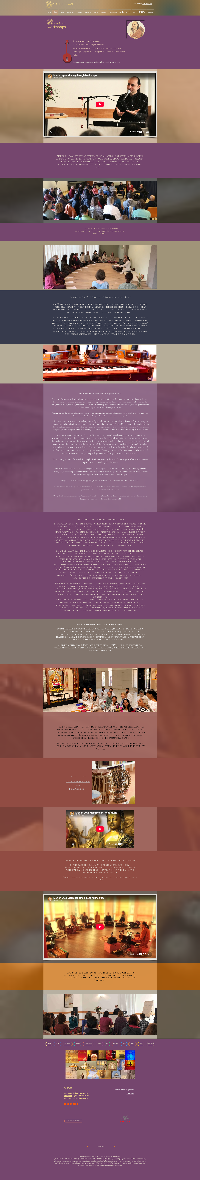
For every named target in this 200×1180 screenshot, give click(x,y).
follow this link (92, 1165)
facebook (68, 1093)
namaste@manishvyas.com (124, 1090)
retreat (97, 650)
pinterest (68, 1098)
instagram (68, 1095)
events (117, 62)
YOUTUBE (68, 1088)
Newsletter (147, 3)
